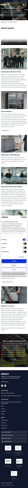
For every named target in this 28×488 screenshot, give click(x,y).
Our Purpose (4, 390)
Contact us (3, 422)
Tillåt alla (14, 261)
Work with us (4, 425)
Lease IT (3, 408)
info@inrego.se (4, 381)
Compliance (4, 428)
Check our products (7, 281)
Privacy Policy (9, 482)
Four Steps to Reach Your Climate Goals (11, 395)
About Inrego (4, 420)
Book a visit (13, 359)
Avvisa (14, 269)
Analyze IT (3, 411)
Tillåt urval (14, 265)
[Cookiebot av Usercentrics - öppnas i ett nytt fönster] (21, 217)
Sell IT (2, 406)
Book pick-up (5, 130)
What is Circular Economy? (7, 393)
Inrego (3, 417)
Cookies (3, 482)
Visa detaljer (21, 257)
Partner (3, 414)
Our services (4, 399)
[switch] (25, 244)
